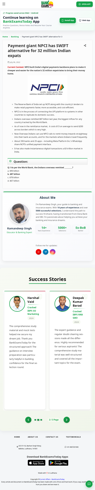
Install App (69, 20)
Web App (86, 20)
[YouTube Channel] (38, 252)
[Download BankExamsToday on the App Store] (37, 463)
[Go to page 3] (41, 420)
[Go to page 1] (28, 420)
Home (5, 36)
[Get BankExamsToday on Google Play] (58, 463)
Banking (15, 36)
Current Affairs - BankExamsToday (52, 479)
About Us (33, 437)
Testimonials (73, 437)
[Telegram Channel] (45, 252)
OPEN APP (86, 4)
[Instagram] (52, 252)
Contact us (52, 437)
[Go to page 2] (38, 420)
